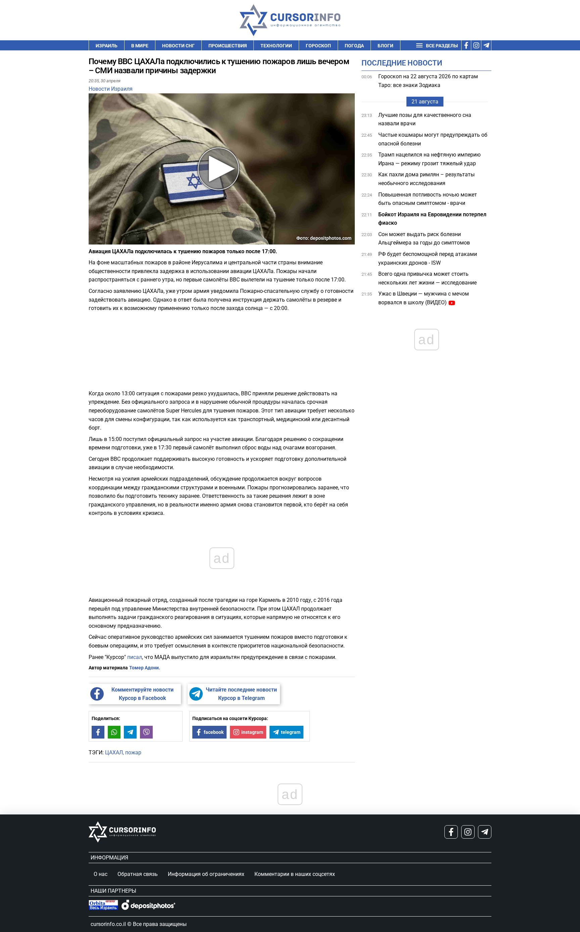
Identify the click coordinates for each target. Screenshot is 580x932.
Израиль (106, 45)
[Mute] (103, 240)
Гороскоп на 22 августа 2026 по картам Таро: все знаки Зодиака (428, 80)
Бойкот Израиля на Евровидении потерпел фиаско (432, 218)
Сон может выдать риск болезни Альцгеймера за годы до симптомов (424, 238)
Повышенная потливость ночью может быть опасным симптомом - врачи (427, 199)
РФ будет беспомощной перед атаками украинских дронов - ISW (427, 258)
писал (134, 657)
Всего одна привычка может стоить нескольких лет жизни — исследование (428, 278)
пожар (133, 752)
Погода (354, 45)
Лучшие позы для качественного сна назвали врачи (424, 119)
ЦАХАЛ (114, 752)
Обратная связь (137, 874)
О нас (100, 874)
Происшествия (227, 45)
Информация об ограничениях (206, 874)
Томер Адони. (144, 667)
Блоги (385, 45)
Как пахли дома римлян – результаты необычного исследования (426, 179)
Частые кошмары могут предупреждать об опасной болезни (432, 139)
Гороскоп (318, 45)
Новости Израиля (111, 89)
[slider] (120, 242)
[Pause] (94, 240)
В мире (139, 45)
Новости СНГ (178, 45)
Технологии (276, 45)
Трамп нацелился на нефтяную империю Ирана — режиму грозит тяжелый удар (429, 159)
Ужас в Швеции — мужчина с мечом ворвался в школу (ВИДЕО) (423, 298)
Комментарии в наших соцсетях (294, 874)
